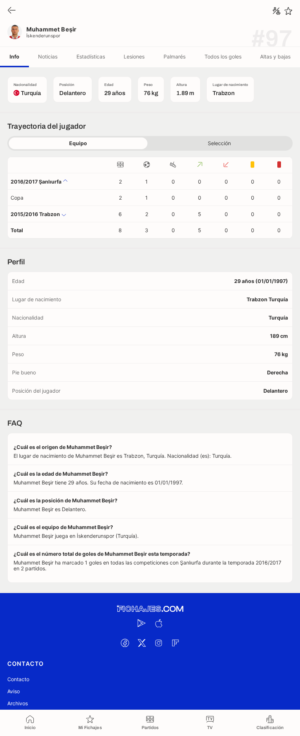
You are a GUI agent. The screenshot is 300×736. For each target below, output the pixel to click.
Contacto (18, 679)
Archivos (17, 703)
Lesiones (134, 56)
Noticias (47, 56)
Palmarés (174, 56)
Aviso (13, 691)
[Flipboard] (175, 642)
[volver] (11, 11)
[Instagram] (158, 642)
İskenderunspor (43, 35)
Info (14, 56)
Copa (17, 198)
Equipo (78, 143)
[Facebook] (124, 642)
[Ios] (158, 623)
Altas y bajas (275, 56)
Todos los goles (223, 56)
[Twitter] (141, 642)
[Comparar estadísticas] (276, 11)
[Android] (141, 623)
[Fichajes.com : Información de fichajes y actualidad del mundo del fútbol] (150, 609)
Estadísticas (90, 56)
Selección (219, 143)
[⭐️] (288, 11)
